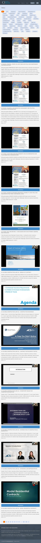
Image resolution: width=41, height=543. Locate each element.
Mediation (28, 31)
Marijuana (27, 29)
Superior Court (12, 25)
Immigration (35, 31)
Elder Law (33, 22)
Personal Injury (5, 22)
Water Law (20, 25)
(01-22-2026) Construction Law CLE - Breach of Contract (16, 272)
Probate (16, 27)
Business (32, 27)
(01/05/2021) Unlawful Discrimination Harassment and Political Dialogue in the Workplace (18, 108)
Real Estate (10, 27)
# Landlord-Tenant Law (7, 31)
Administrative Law (31, 11)
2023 (35, 16)
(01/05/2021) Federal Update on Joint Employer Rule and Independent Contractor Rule (19, 64)
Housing (4, 13)
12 (23, 521)
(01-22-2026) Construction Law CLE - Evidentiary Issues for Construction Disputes (17, 391)
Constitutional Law (6, 20)
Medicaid (4, 24)
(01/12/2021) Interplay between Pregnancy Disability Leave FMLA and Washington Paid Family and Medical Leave (19, 193)
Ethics (31, 13)
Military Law (26, 22)
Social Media (36, 18)
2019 (21, 29)
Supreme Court (32, 15)
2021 (7, 11)
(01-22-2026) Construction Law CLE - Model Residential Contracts (18, 508)
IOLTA (24, 20)
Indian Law (12, 18)
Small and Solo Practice (12, 16)
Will (37, 27)
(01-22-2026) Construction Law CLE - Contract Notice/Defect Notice (19, 351)
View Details (20, 61)
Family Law (5, 18)
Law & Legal (5, 15)
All (2, 11)
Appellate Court (24, 15)
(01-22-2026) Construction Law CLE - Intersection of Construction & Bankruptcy (19, 430)
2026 (18, 13)
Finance (18, 20)
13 (26, 521)
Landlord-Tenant (12, 13)
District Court (16, 31)
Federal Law (19, 18)
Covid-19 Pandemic (22, 11)
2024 (26, 25)
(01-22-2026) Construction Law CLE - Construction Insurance (17, 311)
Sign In (32, 3)
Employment (13, 11)
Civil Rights (19, 22)
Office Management (19, 24)
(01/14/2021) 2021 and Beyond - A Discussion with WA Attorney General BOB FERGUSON (19, 232)
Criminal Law (15, 29)
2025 (4, 16)
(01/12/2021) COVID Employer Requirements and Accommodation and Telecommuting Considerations (19, 154)
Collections (5, 25)
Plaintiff (29, 20)
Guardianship (29, 16)
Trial (4, 27)
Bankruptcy (5, 33)
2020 (22, 31)
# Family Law (21, 16)
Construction (25, 13)
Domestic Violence (27, 18)
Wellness (10, 24)
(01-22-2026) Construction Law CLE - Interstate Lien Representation (19, 468)
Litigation (12, 15)
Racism (37, 25)
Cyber (26, 24)
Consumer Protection (24, 27)
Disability (12, 22)
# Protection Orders (34, 24)
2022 (13, 20)
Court (18, 15)
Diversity (31, 25)
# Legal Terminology (6, 29)
